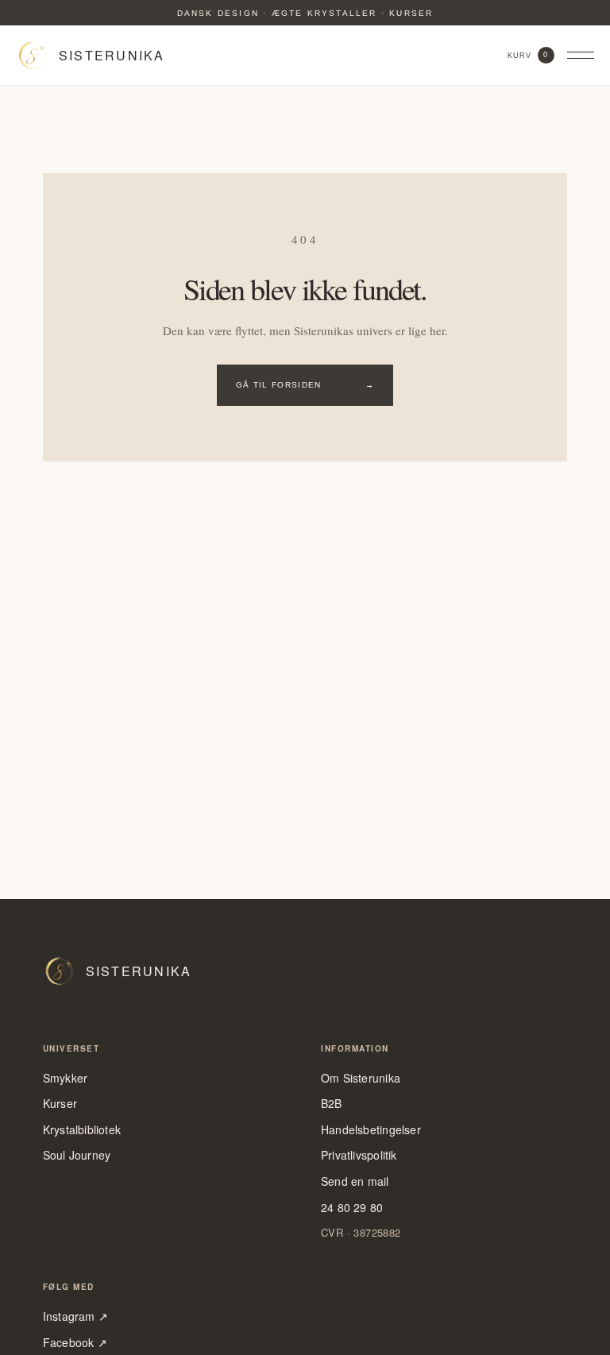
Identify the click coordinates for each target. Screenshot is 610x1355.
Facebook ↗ (75, 1342)
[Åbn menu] (580, 55)
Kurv (528, 55)
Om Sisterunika (360, 1078)
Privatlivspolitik (359, 1155)
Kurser (60, 1103)
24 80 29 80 (352, 1207)
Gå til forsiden (305, 384)
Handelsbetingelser (371, 1129)
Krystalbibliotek (82, 1129)
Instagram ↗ (75, 1316)
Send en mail (355, 1181)
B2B (331, 1103)
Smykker (65, 1078)
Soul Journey (77, 1155)
